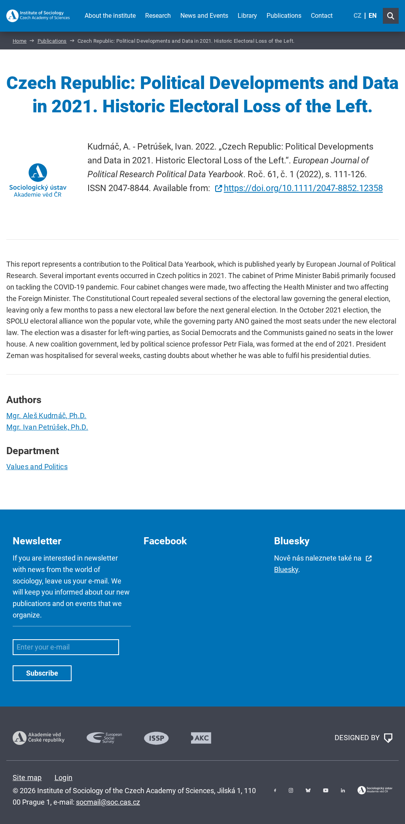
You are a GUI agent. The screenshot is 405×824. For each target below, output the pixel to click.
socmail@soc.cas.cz (108, 802)
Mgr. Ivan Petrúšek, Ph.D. (47, 427)
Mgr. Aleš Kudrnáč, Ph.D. (46, 415)
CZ (357, 15)
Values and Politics (37, 466)
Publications (284, 15)
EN (373, 15)
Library (247, 15)
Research (158, 15)
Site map (27, 777)
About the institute (110, 15)
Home (19, 41)
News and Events (204, 15)
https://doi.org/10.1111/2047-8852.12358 (303, 188)
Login (64, 777)
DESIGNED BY (358, 737)
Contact (322, 15)
